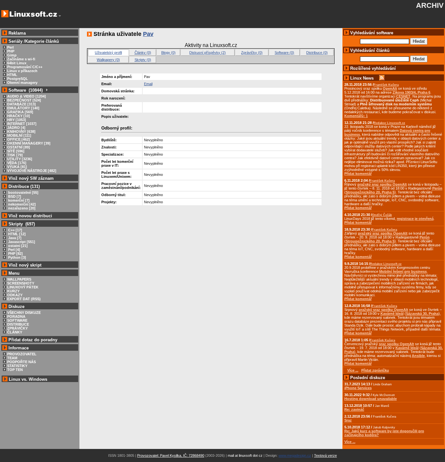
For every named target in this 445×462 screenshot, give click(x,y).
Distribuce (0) (317, 52)
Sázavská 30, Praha (422, 314)
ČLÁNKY (14, 332)
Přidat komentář (358, 174)
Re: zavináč (354, 409)
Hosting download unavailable (370, 399)
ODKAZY (14, 295)
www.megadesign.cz (295, 455)
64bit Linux (16, 63)
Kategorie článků (42, 41)
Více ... (349, 442)
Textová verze (325, 455)
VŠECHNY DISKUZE (24, 313)
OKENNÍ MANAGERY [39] (28, 143)
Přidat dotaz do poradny (32, 339)
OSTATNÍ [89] (18, 147)
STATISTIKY (17, 366)
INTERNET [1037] (21, 124)
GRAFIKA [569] (20, 112)
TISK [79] (15, 155)
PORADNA (16, 316)
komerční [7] (18, 200)
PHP (10, 51)
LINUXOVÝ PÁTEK (22, 287)
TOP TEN (15, 370)
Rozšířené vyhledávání (373, 68)
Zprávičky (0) (252, 52)
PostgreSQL (17, 79)
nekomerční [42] (21, 204)
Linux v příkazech (22, 71)
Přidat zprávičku (375, 370)
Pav (148, 34)
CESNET (403, 96)
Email (148, 84)
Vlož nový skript (24, 265)
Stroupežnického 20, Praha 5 (370, 192)
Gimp (12, 55)
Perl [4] (13, 250)
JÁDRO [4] (16, 128)
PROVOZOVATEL (21, 354)
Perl (10, 47)
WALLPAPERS (19, 279)
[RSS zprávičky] (381, 78)
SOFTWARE (17, 320)
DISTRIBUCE (18, 324)
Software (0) (284, 52)
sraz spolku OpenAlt (396, 344)
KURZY (13, 291)
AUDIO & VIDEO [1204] (26, 96)
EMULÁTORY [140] (23, 108)
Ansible (418, 356)
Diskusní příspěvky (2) (207, 52)
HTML (12, 75)
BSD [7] (14, 196)
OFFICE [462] (18, 139)
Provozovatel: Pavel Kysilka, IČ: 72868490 (170, 455)
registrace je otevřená (415, 219)
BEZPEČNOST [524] (24, 100)
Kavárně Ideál (392, 314)
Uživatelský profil (108, 52)
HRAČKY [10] (18, 116)
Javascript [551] (21, 242)
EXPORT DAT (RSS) (24, 299)
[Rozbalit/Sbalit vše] (46, 90)
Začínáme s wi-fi (21, 59)
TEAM (12, 358)
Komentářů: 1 (356, 116)
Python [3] (16, 257)
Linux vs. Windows (28, 379)
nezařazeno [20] (21, 208)
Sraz (348, 420)
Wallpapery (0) (108, 60)
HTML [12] (16, 234)
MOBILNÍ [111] (19, 135)
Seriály (15, 41)
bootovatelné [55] (22, 192)
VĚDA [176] (16, 163)
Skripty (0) (143, 60)
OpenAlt (390, 88)
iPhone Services (358, 388)
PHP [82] (15, 253)
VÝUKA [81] (17, 167)
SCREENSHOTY (20, 283)
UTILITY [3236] (19, 159)
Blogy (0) (168, 52)
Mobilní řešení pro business (403, 271)
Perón (437, 188)
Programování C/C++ (24, 67)
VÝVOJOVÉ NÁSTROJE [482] (31, 171)
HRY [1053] (16, 120)
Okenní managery (22, 83)
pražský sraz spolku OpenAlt (382, 184)
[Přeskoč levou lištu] (59, 16)
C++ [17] (14, 230)
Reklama (17, 33)
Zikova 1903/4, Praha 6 (411, 92)
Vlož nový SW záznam (31, 178)
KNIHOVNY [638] (21, 131)
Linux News (362, 78)
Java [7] (14, 238)
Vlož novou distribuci (30, 215)
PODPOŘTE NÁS (21, 362)
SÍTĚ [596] (15, 151)
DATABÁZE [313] (21, 104)
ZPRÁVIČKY (17, 328)
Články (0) (143, 52)
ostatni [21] (17, 246)
